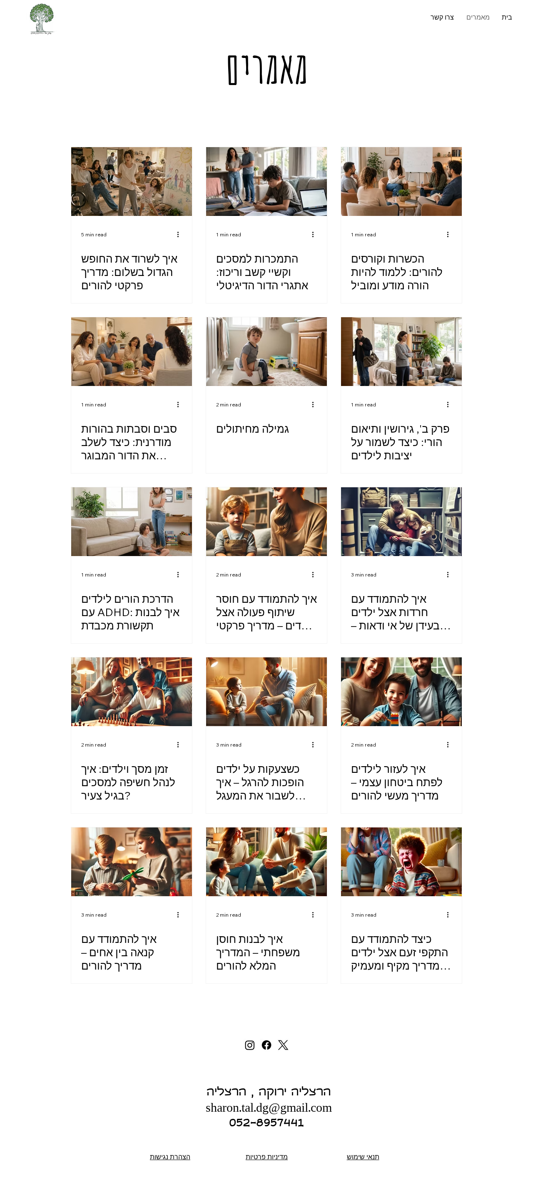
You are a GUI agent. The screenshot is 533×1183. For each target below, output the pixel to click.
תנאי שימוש (363, 1157)
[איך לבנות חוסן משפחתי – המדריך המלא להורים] (266, 861)
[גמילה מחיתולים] (266, 351)
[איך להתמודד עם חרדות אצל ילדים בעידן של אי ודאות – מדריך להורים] (401, 521)
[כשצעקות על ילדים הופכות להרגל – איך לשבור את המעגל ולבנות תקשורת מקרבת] (266, 691)
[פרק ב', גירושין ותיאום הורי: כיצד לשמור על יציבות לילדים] (401, 351)
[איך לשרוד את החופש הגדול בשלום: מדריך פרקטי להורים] (131, 181)
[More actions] (181, 235)
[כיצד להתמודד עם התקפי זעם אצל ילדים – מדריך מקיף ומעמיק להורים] (401, 861)
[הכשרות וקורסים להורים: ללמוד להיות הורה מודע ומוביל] (401, 181)
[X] (283, 1045)
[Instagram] (250, 1045)
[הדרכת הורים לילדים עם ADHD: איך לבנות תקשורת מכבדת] (131, 521)
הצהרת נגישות (170, 1157)
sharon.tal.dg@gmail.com (269, 1109)
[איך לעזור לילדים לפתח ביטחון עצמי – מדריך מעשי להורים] (401, 691)
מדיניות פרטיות (267, 1157)
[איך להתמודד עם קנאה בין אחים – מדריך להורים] (131, 861)
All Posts (84, 123)
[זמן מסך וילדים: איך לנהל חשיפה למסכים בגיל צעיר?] (131, 691)
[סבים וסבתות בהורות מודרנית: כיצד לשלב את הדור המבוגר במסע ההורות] (131, 351)
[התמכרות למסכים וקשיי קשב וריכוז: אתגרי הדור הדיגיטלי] (266, 181)
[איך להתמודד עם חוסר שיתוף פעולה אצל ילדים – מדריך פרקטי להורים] (266, 521)
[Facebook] (266, 1045)
